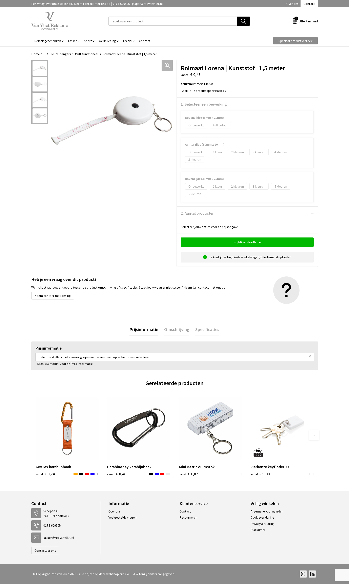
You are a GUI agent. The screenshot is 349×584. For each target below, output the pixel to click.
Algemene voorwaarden (267, 511)
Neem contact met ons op (53, 296)
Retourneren (188, 517)
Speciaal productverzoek (295, 41)
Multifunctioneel (86, 54)
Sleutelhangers (60, 54)
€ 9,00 (260, 473)
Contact (309, 4)
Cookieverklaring (262, 517)
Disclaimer (258, 530)
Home (35, 54)
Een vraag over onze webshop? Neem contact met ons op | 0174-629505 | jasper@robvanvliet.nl (97, 4)
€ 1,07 (188, 473)
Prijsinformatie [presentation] (143, 329)
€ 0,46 (116, 473)
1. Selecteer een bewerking (204, 104)
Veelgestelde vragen (122, 517)
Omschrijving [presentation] (176, 329)
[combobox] (172, 21)
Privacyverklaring (263, 524)
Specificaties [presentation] (207, 329)
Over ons (292, 4)
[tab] (143, 329)
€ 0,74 (45, 473)
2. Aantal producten (197, 213)
